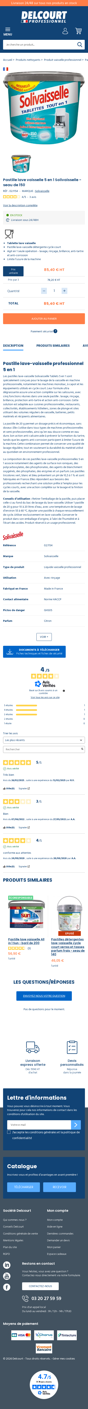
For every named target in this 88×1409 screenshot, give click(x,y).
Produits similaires (53, 345)
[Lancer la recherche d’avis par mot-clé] (82, 749)
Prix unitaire (13, 271)
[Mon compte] (65, 32)
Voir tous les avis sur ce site (45, 697)
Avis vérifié (13, 768)
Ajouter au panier (44, 318)
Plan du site (10, 1247)
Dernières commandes (60, 1233)
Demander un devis (58, 1240)
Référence (9, 545)
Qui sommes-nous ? (14, 1219)
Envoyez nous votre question (44, 996)
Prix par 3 (13, 279)
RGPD (6, 1254)
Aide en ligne (54, 1226)
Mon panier (54, 1247)
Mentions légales (13, 1240)
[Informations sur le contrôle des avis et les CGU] (63, 690)
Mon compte (55, 1219)
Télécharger (23, 1187)
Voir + (44, 637)
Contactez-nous (40, 1286)
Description (13, 345)
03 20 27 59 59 (45, 1298)
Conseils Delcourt (13, 1226)
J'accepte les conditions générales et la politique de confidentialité (46, 1135)
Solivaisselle (42, 191)
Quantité (13, 291)
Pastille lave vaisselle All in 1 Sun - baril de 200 (26, 941)
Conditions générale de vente (20, 1233)
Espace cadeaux (57, 1254)
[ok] (76, 1125)
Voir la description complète (20, 205)
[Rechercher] (80, 44)
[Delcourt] (44, 17)
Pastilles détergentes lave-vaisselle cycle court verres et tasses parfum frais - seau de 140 (68, 946)
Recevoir (59, 1187)
